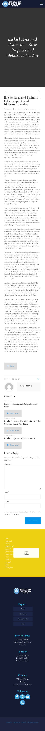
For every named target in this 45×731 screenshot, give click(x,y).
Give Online (26, 552)
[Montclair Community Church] (12, 4)
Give (23, 624)
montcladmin (19, 109)
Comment (8, 465)
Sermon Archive (23, 619)
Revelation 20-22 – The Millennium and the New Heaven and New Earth (22, 422)
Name (6, 492)
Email (6, 502)
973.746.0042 (24, 679)
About (23, 609)
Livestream (23, 614)
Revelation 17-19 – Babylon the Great (19, 438)
